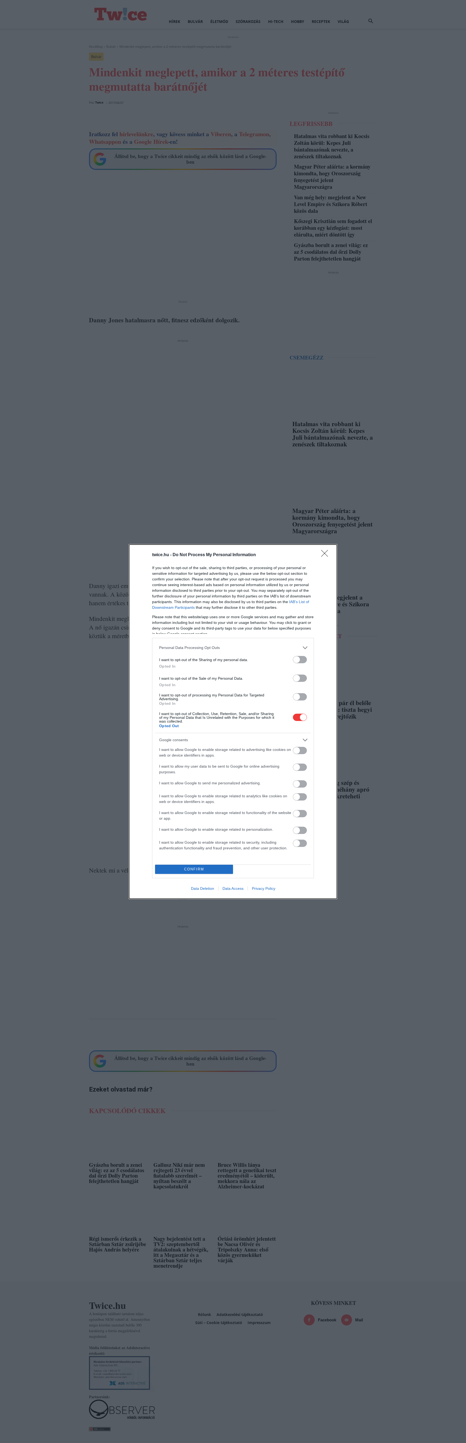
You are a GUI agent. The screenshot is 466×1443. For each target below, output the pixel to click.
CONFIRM (194, 869)
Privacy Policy (263, 888)
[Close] (326, 555)
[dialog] (233, 722)
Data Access (233, 888)
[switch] (300, 659)
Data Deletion (202, 888)
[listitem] (233, 648)
